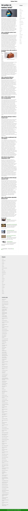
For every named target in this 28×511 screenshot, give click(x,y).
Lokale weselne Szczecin (5, 428)
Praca (20, 25)
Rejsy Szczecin (4, 458)
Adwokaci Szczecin (4, 395)
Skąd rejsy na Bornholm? (5, 432)
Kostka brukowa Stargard (5, 487)
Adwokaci (3, 393)
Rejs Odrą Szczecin (4, 455)
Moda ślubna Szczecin (5, 366)
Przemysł (21, 28)
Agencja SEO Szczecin (5, 470)
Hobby (20, 15)
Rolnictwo (21, 30)
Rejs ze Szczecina (4, 427)
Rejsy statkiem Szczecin (5, 436)
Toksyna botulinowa (4, 320)
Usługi (20, 40)
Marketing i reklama (22, 18)
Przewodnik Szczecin (5, 374)
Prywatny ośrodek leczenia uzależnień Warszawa (4, 310)
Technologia (21, 34)
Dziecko (21, 12)
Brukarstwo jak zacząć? (5, 484)
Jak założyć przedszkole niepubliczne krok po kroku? (5, 495)
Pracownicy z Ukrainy (4, 418)
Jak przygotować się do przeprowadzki (12, 224)
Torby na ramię (9, 219)
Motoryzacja (21, 21)
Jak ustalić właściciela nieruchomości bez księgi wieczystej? (5, 379)
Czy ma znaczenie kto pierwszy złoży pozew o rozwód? (5, 478)
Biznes (20, 9)
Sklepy (20, 31)
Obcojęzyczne (21, 24)
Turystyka (21, 37)
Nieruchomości (21, 22)
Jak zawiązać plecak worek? (10, 230)
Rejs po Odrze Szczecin (5, 445)
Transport (21, 36)
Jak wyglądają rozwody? (5, 480)
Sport (20, 33)
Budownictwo (21, 10)
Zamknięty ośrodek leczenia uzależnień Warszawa (4, 313)
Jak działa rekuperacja (9, 241)
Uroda (20, 39)
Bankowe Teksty (14, 1)
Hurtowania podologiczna (5, 330)
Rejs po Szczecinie (4, 460)
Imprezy (21, 16)
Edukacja (21, 13)
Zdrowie (21, 43)
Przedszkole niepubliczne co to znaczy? (4, 472)
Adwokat (3, 388)
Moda (20, 19)
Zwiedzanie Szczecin (4, 370)
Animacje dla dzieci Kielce (5, 439)
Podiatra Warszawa (4, 333)
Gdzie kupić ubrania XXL (5, 301)
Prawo (20, 27)
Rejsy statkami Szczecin (5, 454)
